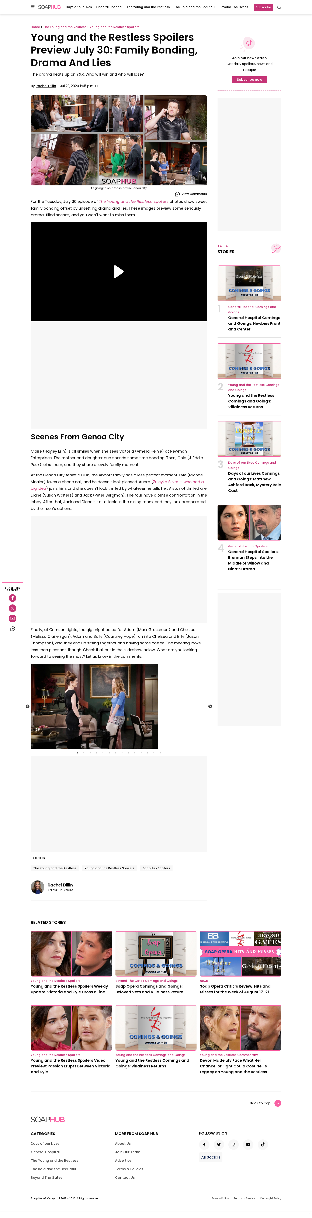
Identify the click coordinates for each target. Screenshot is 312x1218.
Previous (27, 706)
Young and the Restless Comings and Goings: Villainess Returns (251, 401)
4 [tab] (96, 753)
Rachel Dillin (46, 85)
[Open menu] (33, 6)
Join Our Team (127, 1152)
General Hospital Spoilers (248, 546)
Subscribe (263, 7)
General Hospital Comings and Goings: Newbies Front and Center (254, 323)
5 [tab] (103, 753)
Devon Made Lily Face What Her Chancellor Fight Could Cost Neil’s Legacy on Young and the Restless (233, 1066)
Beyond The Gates (233, 7)
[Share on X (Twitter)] (12, 608)
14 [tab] (160, 753)
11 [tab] (141, 753)
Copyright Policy (270, 1198)
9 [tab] (128, 753)
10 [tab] (135, 753)
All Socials (210, 1157)
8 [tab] (122, 753)
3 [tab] (90, 753)
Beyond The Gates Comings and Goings (146, 981)
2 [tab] (84, 753)
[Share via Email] (12, 618)
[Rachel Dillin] (39, 887)
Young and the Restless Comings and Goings (150, 1055)
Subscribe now (249, 79)
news (204, 981)
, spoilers (134, 201)
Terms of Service (244, 1198)
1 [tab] (77, 753)
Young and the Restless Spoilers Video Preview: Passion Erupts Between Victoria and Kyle (71, 1066)
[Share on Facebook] (12, 598)
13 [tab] (154, 753)
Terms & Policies (129, 1169)
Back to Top (260, 1103)
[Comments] (12, 628)
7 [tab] (116, 753)
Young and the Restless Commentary (229, 1055)
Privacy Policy (220, 1198)
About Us (123, 1143)
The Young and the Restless (148, 7)
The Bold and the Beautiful (194, 7)
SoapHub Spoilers (156, 868)
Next (210, 706)
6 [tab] (109, 753)
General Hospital (109, 7)
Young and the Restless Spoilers (109, 868)
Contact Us (125, 1177)
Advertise (123, 1160)
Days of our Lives (79, 7)
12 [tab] (147, 753)
